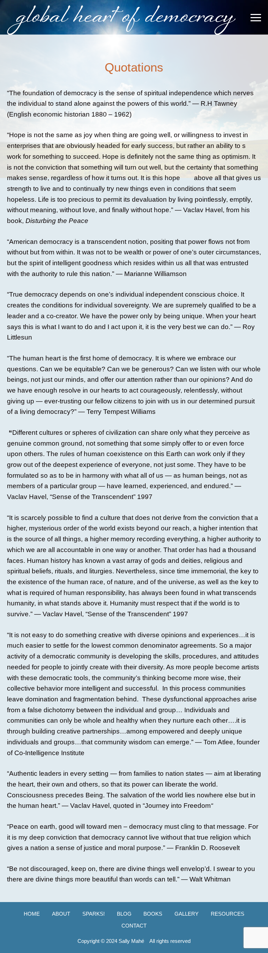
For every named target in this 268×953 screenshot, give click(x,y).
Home (32, 914)
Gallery (186, 914)
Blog (124, 914)
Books (152, 914)
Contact (134, 926)
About (61, 914)
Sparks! (93, 914)
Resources (227, 914)
